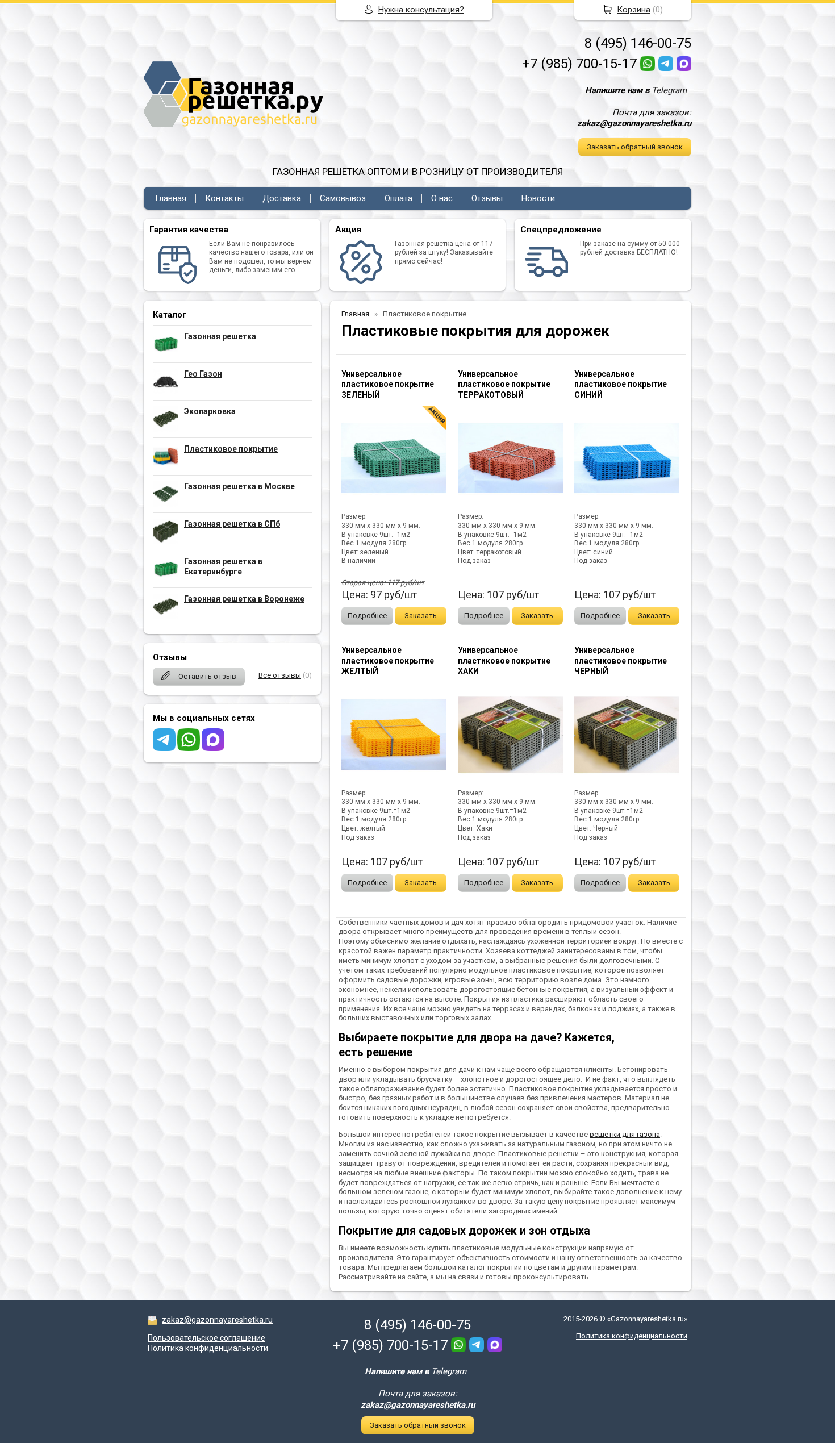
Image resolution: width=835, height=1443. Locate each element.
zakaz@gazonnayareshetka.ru (217, 1319)
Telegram (669, 90)
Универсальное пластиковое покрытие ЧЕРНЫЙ (620, 660)
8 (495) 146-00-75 (637, 43)
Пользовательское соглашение (206, 1337)
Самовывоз (343, 198)
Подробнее (367, 615)
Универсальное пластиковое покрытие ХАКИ (504, 660)
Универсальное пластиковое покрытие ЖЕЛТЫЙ (387, 660)
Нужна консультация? (421, 10)
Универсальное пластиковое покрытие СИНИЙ (620, 384)
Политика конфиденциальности (208, 1348)
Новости (538, 198)
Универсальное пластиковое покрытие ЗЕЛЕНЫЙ (387, 384)
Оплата (398, 198)
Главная (170, 198)
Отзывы (487, 198)
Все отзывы (279, 675)
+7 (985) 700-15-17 (579, 64)
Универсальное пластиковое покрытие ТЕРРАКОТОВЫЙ (504, 384)
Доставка (281, 198)
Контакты (224, 198)
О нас (442, 198)
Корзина (633, 10)
